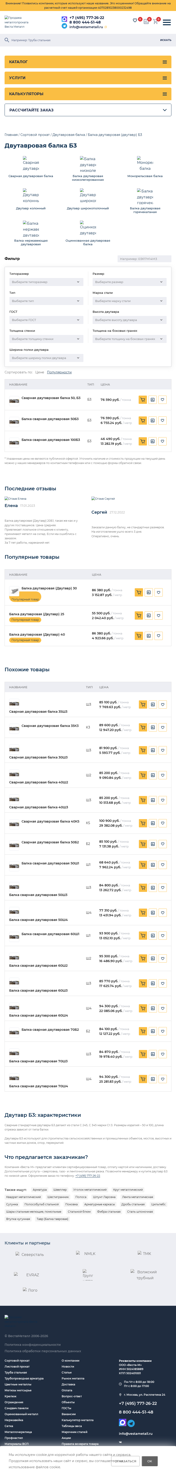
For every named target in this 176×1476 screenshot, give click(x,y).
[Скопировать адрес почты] (105, 27)
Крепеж (10, 1396)
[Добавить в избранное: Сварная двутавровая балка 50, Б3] (162, 400)
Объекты (68, 1402)
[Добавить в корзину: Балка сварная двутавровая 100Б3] (143, 441)
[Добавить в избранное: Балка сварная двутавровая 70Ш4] (163, 1079)
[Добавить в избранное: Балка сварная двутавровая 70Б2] (163, 1031)
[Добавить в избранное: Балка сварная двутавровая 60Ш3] (163, 983)
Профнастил (14, 1438)
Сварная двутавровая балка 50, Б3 (51, 398)
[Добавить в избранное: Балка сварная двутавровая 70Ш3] (163, 1054)
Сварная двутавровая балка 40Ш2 (38, 782)
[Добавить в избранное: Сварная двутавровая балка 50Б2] (163, 844)
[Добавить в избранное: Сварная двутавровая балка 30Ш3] (163, 750)
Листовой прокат (17, 1366)
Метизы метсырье (18, 1390)
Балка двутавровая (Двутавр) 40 (37, 635)
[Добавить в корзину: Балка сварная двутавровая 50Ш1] (143, 865)
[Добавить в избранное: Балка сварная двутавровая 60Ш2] (163, 958)
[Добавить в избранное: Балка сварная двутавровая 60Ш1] (163, 935)
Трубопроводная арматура (24, 1378)
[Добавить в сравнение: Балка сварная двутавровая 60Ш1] (153, 935)
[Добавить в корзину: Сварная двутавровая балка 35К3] (143, 727)
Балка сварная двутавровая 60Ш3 (38, 991)
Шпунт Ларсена (104, 1197)
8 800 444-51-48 (85, 22)
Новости (68, 1366)
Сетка (9, 1426)
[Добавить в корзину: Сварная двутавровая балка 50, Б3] (143, 400)
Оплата (67, 1390)
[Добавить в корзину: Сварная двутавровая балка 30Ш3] (143, 750)
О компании (70, 1360)
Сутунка (12, 1204)
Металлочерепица (18, 1432)
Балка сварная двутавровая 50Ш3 (38, 895)
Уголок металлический (90, 1189)
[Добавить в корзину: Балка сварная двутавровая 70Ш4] (143, 1079)
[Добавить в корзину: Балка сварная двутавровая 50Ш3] (143, 888)
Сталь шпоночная (140, 1211)
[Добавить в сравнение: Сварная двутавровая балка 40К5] (153, 823)
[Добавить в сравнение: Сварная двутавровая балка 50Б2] (153, 844)
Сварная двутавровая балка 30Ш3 (38, 757)
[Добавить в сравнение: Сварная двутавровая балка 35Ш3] (153, 704)
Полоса (80, 1197)
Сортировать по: (19, 372)
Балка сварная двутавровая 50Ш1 (50, 863)
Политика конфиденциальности (33, 1345)
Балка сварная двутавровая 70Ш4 (38, 1086)
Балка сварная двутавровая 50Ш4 (38, 920)
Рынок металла (73, 1378)
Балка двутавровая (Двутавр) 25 (36, 614)
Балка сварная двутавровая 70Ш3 (38, 1061)
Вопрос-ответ (72, 1396)
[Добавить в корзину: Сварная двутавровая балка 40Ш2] (143, 775)
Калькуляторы (26, 94)
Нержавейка (14, 1420)
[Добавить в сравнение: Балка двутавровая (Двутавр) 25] (149, 615)
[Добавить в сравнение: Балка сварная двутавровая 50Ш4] (153, 913)
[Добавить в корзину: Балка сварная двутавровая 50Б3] (143, 420)
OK (149, 1461)
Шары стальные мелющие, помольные (33, 1211)
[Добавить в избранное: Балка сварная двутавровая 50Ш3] (163, 888)
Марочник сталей (74, 1432)
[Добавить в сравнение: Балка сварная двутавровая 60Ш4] (153, 1008)
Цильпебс (158, 1204)
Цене (39, 372)
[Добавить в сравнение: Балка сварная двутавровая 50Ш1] (153, 865)
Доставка (68, 1384)
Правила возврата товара (80, 1444)
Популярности (59, 372)
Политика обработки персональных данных (43, 1351)
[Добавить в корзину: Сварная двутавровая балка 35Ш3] (143, 704)
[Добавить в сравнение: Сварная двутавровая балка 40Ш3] (153, 800)
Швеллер (60, 1189)
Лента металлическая (137, 1197)
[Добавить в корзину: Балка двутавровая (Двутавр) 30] (139, 592)
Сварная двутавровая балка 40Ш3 (38, 807)
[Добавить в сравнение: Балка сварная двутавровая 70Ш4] (153, 1079)
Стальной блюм (79, 1211)
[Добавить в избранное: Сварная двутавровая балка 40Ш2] (163, 775)
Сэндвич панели (16, 1408)
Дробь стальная (133, 1204)
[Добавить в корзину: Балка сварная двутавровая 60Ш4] (143, 1008)
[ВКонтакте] (120, 1442)
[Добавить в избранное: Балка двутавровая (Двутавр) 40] (158, 636)
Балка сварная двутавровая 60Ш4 (38, 1015)
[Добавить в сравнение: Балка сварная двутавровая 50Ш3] (153, 888)
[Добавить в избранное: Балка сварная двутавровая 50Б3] (162, 420)
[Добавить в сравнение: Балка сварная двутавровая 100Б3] (152, 441)
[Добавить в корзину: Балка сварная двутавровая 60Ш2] (143, 958)
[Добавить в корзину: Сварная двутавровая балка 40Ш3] (143, 800)
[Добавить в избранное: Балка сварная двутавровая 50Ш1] (163, 865)
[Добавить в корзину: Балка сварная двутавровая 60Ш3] (143, 983)
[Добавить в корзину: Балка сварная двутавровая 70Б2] (143, 1031)
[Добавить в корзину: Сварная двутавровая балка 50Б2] (143, 844)
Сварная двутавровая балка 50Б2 (50, 842)
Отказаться (125, 1461)
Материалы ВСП (17, 1444)
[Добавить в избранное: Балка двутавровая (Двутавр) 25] (158, 615)
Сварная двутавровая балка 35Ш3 (38, 712)
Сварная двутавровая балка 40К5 (50, 821)
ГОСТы (66, 1408)
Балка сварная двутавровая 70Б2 (50, 1030)
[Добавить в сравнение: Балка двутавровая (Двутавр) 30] (149, 592)
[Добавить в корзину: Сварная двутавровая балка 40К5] (143, 823)
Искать (165, 40)
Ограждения (14, 1402)
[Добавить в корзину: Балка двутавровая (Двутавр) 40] (139, 636)
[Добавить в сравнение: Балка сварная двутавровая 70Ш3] (153, 1054)
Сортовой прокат (17, 1360)
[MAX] (64, 19)
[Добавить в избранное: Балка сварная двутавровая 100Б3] (162, 441)
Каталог (18, 62)
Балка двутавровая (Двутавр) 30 (49, 588)
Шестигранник (58, 1197)
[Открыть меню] (166, 22)
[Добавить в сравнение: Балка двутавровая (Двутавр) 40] (149, 636)
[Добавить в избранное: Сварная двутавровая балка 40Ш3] (163, 800)
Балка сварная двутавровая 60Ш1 (50, 934)
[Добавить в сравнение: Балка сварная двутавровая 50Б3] (152, 420)
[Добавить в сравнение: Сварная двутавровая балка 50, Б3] (152, 400)
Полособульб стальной (42, 1204)
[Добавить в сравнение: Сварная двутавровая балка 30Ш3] (153, 750)
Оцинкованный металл (21, 1414)
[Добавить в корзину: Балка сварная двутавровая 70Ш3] (143, 1054)
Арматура (40, 1189)
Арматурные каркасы (99, 1204)
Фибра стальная (109, 1211)
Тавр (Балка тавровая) (52, 1219)
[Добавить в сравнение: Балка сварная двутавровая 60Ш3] (153, 983)
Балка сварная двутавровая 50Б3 (50, 419)
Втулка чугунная (18, 1219)
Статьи (67, 1372)
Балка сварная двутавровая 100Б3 (51, 440)
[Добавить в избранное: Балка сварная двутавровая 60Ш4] (163, 1008)
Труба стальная (16, 1372)
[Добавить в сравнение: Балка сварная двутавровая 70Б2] (153, 1031)
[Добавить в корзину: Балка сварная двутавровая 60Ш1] (143, 935)
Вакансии (69, 1414)
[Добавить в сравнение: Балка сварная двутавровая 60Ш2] (153, 958)
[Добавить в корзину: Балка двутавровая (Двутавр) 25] (139, 615)
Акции (66, 1438)
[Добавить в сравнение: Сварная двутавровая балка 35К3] (153, 727)
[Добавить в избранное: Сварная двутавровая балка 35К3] (163, 727)
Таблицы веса (72, 1426)
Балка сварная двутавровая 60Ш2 (38, 966)
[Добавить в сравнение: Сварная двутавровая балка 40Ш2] (153, 775)
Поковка (71, 1204)
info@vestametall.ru (86, 27)
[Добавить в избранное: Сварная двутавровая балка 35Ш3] (163, 704)
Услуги (17, 78)
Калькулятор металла (78, 1420)
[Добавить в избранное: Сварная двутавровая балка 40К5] (163, 823)
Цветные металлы (18, 1384)
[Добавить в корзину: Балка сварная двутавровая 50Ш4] (143, 913)
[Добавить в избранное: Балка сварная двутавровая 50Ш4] (163, 913)
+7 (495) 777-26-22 (86, 18)
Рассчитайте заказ (31, 110)
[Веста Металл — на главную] (19, 22)
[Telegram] (64, 26)
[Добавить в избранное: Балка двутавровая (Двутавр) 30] (158, 592)
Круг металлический (128, 1189)
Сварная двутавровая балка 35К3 (50, 726)
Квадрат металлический (23, 1197)
